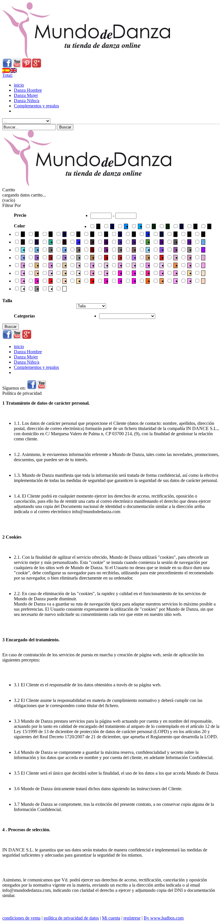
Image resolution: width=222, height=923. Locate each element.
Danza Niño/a (26, 100)
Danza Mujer (26, 95)
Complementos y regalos (36, 105)
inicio (19, 85)
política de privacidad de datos (71, 917)
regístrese (131, 917)
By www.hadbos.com (164, 917)
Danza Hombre (28, 90)
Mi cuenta (111, 917)
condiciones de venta (21, 917)
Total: (7, 75)
